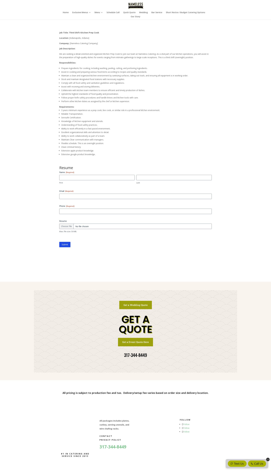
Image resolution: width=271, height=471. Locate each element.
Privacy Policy (110, 439)
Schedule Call (113, 12)
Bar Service (156, 12)
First (61, 182)
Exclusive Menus (80, 12)
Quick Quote (129, 12)
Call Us (258, 463)
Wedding (143, 12)
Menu (97, 12)
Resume (63, 221)
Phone (66, 206)
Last (138, 182)
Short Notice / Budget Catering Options (185, 12)
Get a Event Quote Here (135, 342)
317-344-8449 (135, 355)
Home (66, 12)
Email (66, 191)
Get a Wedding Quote (136, 304)
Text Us (239, 463)
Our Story (135, 17)
